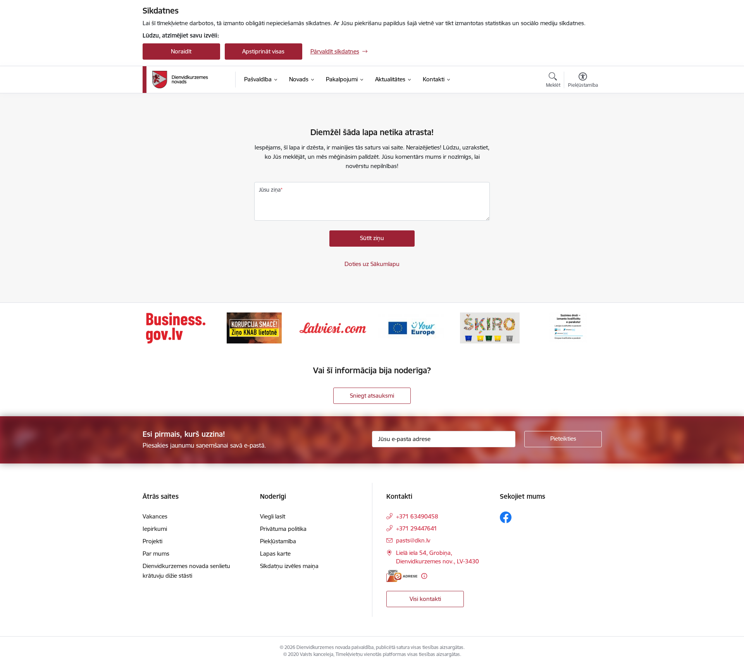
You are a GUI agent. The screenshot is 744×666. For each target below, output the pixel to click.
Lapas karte (275, 553)
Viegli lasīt (272, 516)
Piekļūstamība (278, 541)
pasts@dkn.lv (413, 540)
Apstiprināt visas (263, 51)
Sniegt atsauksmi (372, 395)
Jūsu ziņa (270, 189)
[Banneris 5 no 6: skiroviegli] (490, 327)
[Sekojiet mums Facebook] (506, 517)
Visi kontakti (425, 598)
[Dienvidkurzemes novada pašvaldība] (191, 79)
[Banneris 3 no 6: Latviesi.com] (333, 327)
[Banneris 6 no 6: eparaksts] (568, 327)
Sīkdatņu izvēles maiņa (289, 566)
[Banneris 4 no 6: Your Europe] (411, 327)
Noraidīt (181, 51)
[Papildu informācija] (424, 576)
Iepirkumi (155, 528)
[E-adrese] (401, 576)
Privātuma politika (283, 528)
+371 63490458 (417, 516)
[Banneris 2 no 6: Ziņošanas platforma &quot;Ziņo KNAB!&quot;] (254, 327)
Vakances (155, 516)
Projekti (152, 541)
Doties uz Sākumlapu (372, 264)
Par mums (156, 553)
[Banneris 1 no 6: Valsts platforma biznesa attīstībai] (175, 327)
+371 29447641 (416, 528)
